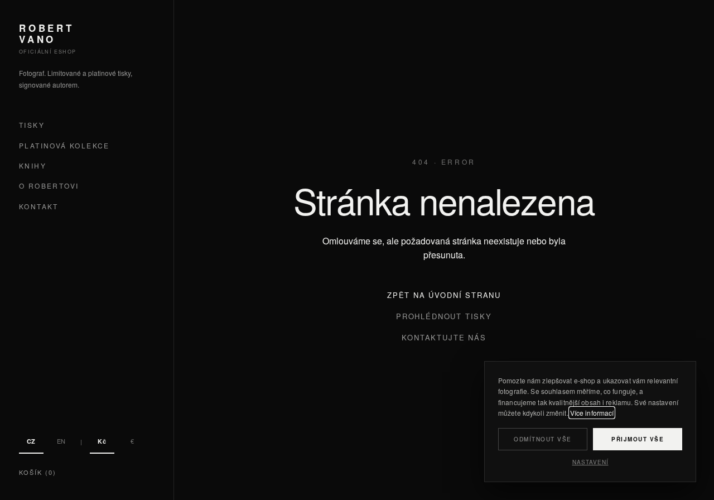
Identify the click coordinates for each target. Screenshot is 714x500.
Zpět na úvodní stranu (444, 295)
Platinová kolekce (64, 145)
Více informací (592, 412)
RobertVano (46, 33)
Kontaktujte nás (444, 337)
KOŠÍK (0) (37, 472)
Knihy (32, 165)
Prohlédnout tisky (444, 316)
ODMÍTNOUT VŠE (543, 439)
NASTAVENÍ (590, 462)
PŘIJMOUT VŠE (637, 439)
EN (61, 440)
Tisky (32, 125)
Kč (102, 441)
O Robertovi (49, 186)
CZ (31, 441)
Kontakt (39, 206)
